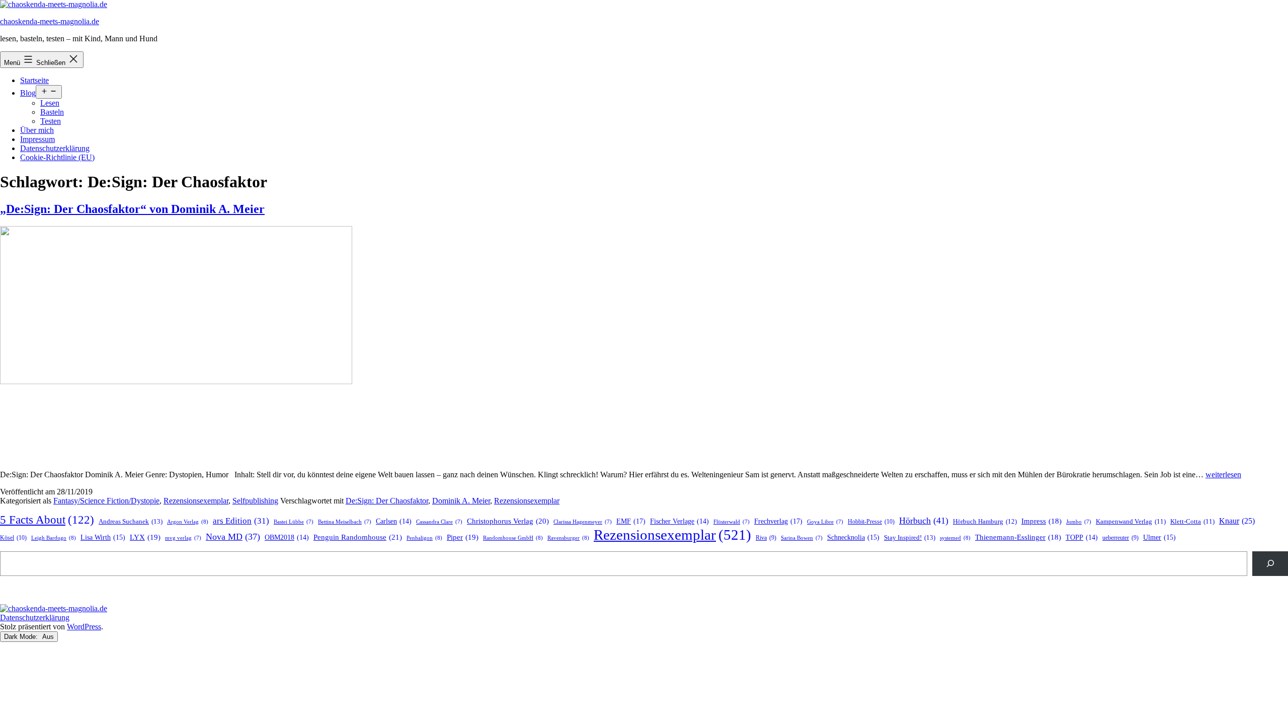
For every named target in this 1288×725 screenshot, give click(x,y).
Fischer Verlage (679, 521)
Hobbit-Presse (871, 521)
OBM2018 (287, 537)
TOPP (1082, 537)
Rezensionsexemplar (196, 500)
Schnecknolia (853, 537)
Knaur (1237, 521)
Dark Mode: (22, 636)
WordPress (84, 626)
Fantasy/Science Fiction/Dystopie (106, 500)
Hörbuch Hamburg (985, 521)
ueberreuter (1120, 538)
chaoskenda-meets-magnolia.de (49, 21)
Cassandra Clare (439, 522)
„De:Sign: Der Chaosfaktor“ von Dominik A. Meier (132, 208)
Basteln (52, 112)
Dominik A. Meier (461, 500)
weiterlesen (1223, 474)
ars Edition (241, 521)
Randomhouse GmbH (513, 538)
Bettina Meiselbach (344, 522)
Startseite (34, 80)
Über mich (37, 130)
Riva (766, 538)
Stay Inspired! (909, 537)
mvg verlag (183, 538)
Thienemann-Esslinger (1018, 537)
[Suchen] (1270, 563)
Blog (28, 93)
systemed (955, 538)
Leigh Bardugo (53, 538)
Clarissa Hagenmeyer (582, 522)
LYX (145, 537)
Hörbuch (923, 521)
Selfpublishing (255, 500)
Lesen (49, 103)
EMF (631, 521)
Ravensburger (568, 538)
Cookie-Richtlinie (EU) (57, 157)
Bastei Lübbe (293, 522)
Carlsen (394, 521)
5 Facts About (47, 520)
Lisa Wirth (102, 537)
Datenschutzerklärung (55, 148)
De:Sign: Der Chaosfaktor (387, 500)
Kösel (13, 537)
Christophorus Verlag (508, 521)
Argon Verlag (187, 522)
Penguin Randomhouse (357, 537)
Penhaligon (424, 538)
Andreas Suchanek (131, 521)
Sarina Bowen (802, 538)
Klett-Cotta (1192, 521)
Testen (50, 121)
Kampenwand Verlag (1131, 521)
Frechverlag (778, 521)
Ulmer (1159, 537)
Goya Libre (825, 522)
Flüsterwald (731, 522)
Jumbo (1078, 522)
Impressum (37, 139)
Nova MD (233, 537)
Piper (462, 537)
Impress (1041, 521)
